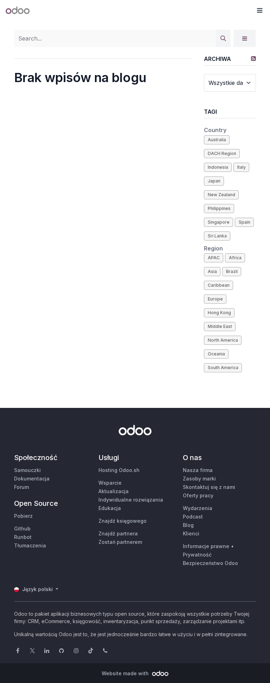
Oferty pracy (198, 495)
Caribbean (219, 285)
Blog (188, 525)
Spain (244, 222)
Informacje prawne (206, 546)
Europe (215, 299)
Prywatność (197, 555)
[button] (259, 10)
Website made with (126, 673)
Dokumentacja (32, 479)
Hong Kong (219, 312)
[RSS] (253, 58)
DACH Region (222, 153)
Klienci (191, 533)
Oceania (216, 353)
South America (223, 367)
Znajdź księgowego (122, 521)
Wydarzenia (197, 508)
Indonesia (218, 167)
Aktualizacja (113, 491)
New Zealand (221, 194)
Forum (21, 487)
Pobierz (23, 516)
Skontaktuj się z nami (209, 487)
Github (22, 529)
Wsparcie (110, 483)
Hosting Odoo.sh (119, 470)
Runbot (23, 537)
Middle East (220, 326)
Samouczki (27, 470)
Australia (217, 139)
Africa (235, 257)
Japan (214, 181)
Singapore (219, 222)
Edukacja (109, 508)
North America (223, 340)
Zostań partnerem (120, 542)
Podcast (193, 517)
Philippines (219, 208)
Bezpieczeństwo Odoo (210, 563)
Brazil (232, 271)
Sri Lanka (217, 235)
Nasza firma (198, 470)
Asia (212, 271)
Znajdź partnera (118, 533)
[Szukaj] (223, 38)
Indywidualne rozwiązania (130, 500)
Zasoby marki (199, 479)
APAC (214, 257)
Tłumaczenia (30, 545)
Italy (241, 167)
